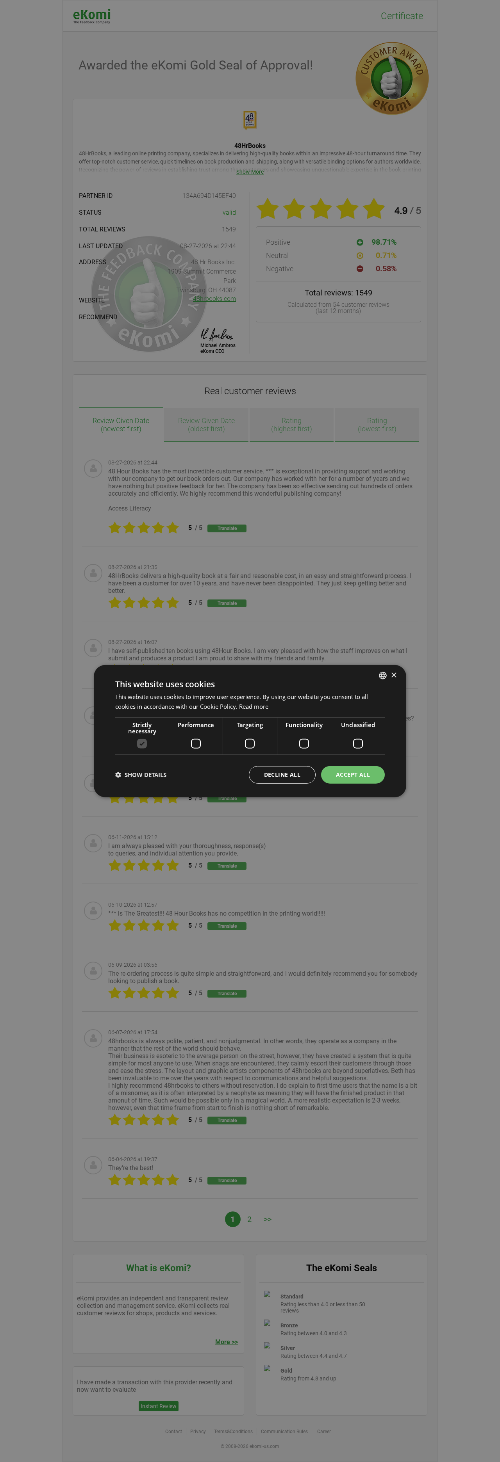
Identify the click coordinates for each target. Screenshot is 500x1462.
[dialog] (250, 731)
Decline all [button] (282, 774)
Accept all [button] (353, 774)
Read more (253, 706)
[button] (140, 774)
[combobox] (383, 675)
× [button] (393, 675)
